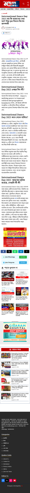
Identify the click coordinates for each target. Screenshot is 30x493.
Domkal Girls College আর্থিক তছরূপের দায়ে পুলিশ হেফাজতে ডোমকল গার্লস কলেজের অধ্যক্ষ (20, 372)
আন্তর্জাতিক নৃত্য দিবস (12, 61)
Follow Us (7, 33)
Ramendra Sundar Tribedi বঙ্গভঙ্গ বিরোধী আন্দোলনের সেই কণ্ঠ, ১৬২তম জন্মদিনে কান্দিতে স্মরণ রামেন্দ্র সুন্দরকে (19, 356)
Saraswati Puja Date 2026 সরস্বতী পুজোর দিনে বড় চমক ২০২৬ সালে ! (22, 298)
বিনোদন (22, 9)
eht (22, 486)
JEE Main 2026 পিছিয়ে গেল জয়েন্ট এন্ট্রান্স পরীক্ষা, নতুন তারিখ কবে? (8, 284)
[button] (24, 4)
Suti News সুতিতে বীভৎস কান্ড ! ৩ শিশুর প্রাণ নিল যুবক (19, 387)
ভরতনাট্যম (12, 133)
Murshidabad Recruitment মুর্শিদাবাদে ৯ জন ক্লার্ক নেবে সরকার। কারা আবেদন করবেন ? (22, 282)
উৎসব (16, 142)
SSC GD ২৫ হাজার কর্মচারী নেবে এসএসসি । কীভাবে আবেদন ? (8, 313)
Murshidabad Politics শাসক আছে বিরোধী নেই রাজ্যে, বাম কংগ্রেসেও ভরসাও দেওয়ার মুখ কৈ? (20, 396)
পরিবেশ (17, 9)
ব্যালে (20, 123)
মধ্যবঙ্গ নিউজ (10, 9)
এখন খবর (3, 9)
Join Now (23, 257)
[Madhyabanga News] (10, 4)
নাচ (16, 198)
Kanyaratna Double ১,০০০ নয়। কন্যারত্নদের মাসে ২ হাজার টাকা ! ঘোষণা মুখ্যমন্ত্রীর (19, 380)
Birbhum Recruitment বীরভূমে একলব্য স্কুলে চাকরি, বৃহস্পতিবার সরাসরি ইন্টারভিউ (22, 314)
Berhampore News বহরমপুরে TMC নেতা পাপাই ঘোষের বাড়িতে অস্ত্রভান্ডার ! (19, 363)
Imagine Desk (10, 27)
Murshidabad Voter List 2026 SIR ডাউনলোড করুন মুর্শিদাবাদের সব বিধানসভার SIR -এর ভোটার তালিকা (8, 298)
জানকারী (5, 13)
